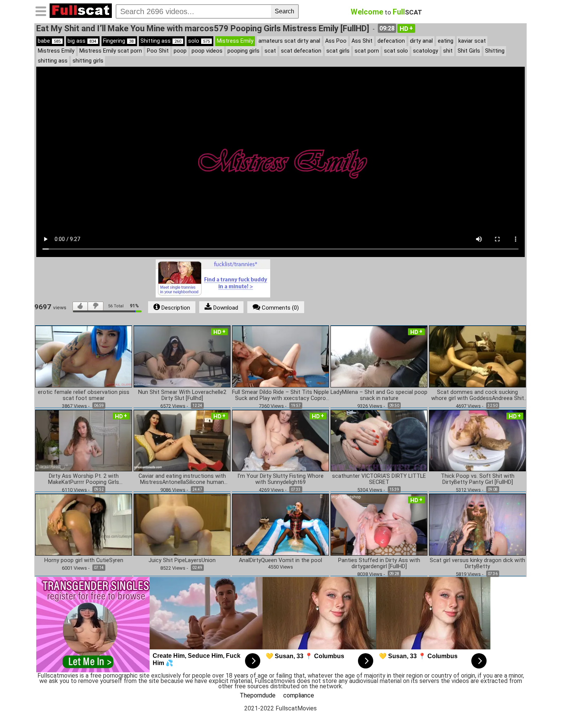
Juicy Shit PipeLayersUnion (182, 561)
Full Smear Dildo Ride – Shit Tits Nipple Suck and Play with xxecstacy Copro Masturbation (280, 395)
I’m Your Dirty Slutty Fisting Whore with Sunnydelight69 (280, 479)
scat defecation (301, 51)
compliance (298, 695)
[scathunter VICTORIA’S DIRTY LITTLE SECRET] (378, 440)
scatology (425, 51)
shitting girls (88, 61)
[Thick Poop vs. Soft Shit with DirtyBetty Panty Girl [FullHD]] (477, 440)
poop (180, 51)
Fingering (118, 41)
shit (448, 51)
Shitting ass (160, 41)
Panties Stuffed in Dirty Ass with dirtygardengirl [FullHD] (379, 564)
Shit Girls (469, 51)
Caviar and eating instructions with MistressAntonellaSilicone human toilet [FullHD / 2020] (182, 479)
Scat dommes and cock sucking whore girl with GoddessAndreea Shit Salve (477, 395)
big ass (82, 41)
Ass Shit (361, 41)
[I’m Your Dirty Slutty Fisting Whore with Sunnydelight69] (280, 440)
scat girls (338, 51)
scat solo (396, 51)
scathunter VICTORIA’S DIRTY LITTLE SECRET (379, 479)
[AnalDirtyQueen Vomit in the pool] (280, 524)
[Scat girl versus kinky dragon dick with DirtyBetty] (477, 524)
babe (49, 41)
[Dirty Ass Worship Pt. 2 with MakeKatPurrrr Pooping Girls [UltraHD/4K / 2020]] (83, 440)
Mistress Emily (235, 41)
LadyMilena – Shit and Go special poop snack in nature (378, 395)
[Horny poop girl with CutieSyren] (83, 524)
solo (199, 41)
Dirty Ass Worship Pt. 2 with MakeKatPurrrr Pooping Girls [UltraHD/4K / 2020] (83, 479)
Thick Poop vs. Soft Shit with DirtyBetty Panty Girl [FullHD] (477, 479)
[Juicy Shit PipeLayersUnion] (182, 524)
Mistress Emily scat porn (110, 51)
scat (270, 51)
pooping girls (243, 51)
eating (445, 41)
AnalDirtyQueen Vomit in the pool (280, 561)
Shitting (495, 51)
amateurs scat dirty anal (289, 41)
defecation (391, 41)
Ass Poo (336, 41)
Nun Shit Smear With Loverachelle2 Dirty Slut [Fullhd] (182, 395)
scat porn (367, 51)
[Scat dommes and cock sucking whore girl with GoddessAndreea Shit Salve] (477, 356)
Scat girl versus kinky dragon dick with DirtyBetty (477, 564)
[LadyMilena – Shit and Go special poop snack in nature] (378, 356)
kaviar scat (472, 41)
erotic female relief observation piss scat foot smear (83, 395)
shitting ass (53, 61)
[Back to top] (540, 694)
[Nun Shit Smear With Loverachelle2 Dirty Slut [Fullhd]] (182, 356)
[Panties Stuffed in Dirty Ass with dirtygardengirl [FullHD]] (378, 524)
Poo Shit (158, 51)
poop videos (207, 51)
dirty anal (421, 41)
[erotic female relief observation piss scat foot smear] (83, 356)
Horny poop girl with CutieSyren (83, 561)
